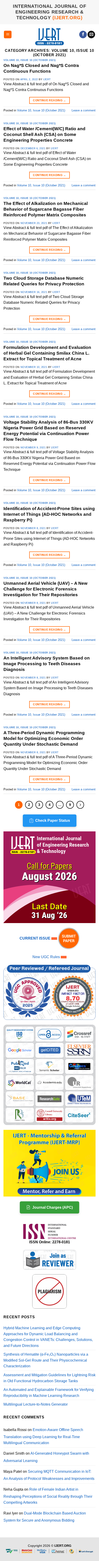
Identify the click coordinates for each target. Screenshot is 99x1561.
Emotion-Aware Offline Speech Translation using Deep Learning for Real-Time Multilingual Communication (43, 1436)
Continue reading (49, 100)
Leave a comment (84, 110)
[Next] (80, 805)
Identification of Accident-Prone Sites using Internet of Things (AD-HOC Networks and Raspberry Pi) (49, 514)
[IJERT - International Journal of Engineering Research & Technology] (49, 36)
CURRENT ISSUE (35, 938)
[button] (8, 34)
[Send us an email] (91, 35)
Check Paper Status (52, 820)
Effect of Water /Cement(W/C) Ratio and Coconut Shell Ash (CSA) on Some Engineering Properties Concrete (44, 134)
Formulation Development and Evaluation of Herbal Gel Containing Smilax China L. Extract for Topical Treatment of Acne (47, 353)
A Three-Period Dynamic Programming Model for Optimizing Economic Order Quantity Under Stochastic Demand (44, 738)
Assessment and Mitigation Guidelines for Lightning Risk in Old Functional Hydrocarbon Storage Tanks (49, 1378)
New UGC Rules (46, 957)
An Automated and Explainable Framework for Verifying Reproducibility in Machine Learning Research (48, 1393)
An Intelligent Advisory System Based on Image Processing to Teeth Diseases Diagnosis (46, 664)
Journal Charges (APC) (52, 1207)
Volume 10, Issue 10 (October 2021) (29, 60)
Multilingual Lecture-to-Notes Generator (35, 1404)
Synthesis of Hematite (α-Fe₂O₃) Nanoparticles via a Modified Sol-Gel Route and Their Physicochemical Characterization (45, 1360)
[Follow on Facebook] (83, 35)
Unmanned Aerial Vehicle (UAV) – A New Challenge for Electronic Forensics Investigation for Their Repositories (45, 589)
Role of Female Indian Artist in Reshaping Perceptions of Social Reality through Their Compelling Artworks (47, 1495)
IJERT (47, 79)
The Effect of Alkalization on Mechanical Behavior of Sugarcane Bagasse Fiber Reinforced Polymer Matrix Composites (45, 209)
